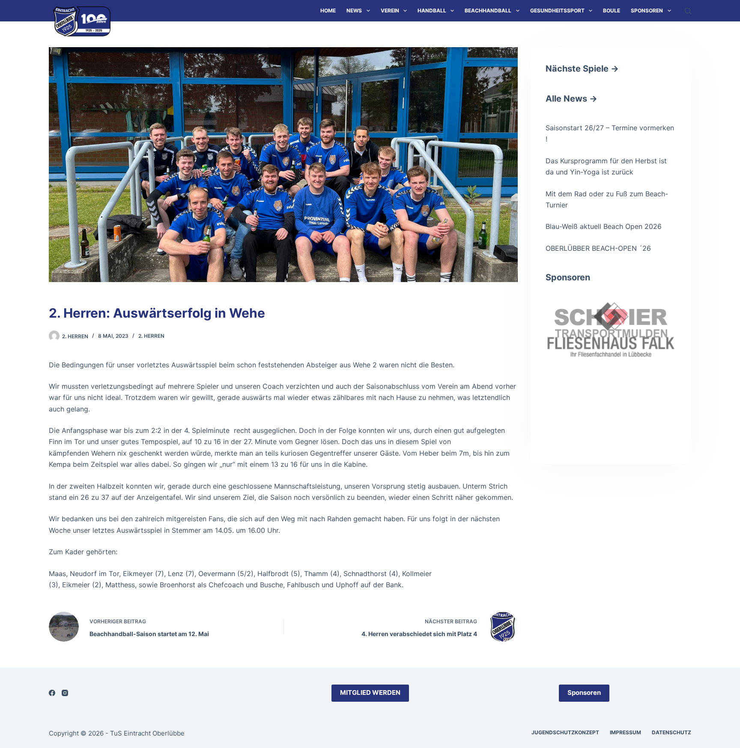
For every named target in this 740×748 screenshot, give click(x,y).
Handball (432, 10)
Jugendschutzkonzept (565, 732)
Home (328, 10)
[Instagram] (65, 693)
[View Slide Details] (611, 329)
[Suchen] (688, 11)
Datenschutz (671, 732)
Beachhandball (488, 10)
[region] (611, 366)
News (354, 10)
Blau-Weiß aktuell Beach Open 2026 (604, 226)
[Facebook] (52, 693)
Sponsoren (647, 10)
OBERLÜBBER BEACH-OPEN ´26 (598, 248)
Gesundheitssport (557, 10)
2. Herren (151, 336)
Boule (611, 10)
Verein (390, 10)
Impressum (625, 732)
